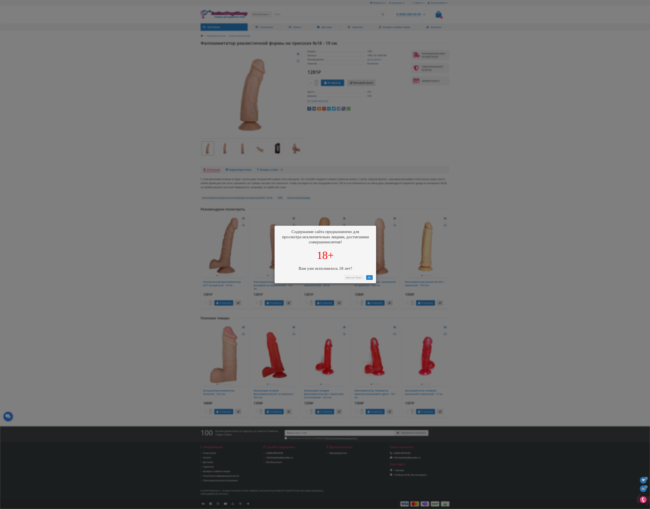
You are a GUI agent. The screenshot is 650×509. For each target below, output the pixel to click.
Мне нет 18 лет (354, 277)
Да (369, 277)
